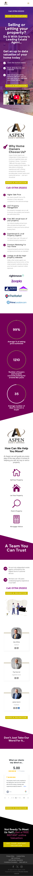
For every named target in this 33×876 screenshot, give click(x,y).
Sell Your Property (16, 480)
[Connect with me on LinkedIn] (19, 709)
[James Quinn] (16, 693)
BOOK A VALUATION (16, 16)
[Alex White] (16, 633)
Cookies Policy (20, 856)
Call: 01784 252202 (16, 11)
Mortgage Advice (16, 527)
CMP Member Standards (15, 860)
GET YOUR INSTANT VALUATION (16, 844)
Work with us (23, 862)
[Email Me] (15, 679)
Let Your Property (16, 495)
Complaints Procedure (10, 862)
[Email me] (15, 649)
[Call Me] (17, 679)
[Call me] (17, 649)
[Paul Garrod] (16, 663)
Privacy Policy (10, 856)
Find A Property (16, 511)
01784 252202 (19, 588)
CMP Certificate (15, 858)
